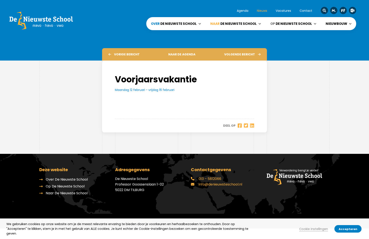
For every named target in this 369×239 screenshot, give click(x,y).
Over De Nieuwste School (67, 179)
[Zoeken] (324, 10)
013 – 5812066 (209, 178)
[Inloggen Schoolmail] (352, 10)
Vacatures (283, 11)
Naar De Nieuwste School (67, 193)
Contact (306, 11)
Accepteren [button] (348, 229)
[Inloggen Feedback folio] (343, 10)
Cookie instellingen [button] (313, 229)
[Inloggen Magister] (333, 10)
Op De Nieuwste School (65, 186)
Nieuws (262, 11)
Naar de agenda (181, 54)
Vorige (127, 54)
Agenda (242, 11)
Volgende (239, 54)
